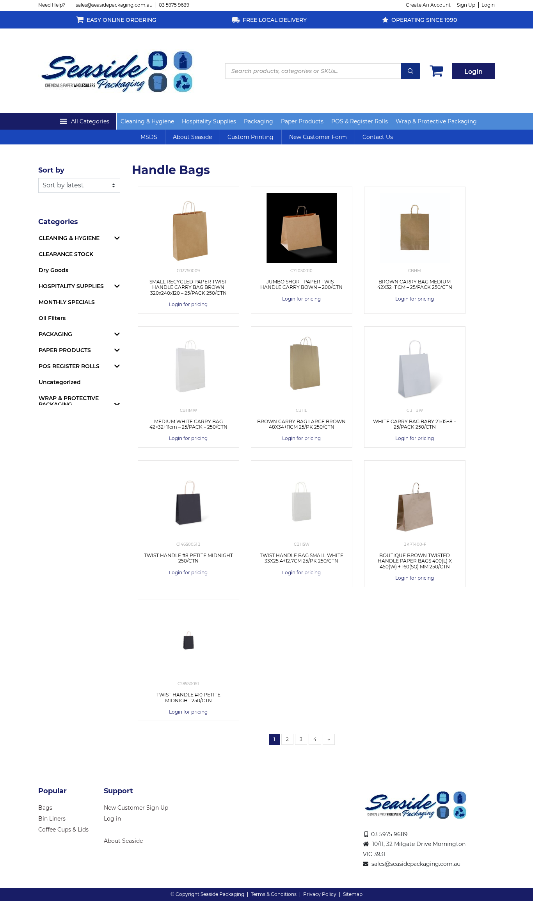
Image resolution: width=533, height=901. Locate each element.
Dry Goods (53, 270)
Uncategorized (60, 382)
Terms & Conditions (274, 894)
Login (488, 5)
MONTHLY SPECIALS (67, 302)
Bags (45, 807)
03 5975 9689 (174, 5)
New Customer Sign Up (136, 807)
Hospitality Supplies (209, 121)
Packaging (258, 121)
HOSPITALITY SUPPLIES (71, 286)
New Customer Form (318, 137)
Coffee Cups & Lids (63, 829)
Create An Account (428, 5)
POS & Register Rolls (359, 121)
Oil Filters (52, 318)
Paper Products (302, 121)
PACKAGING (55, 334)
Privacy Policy (319, 894)
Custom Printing (250, 137)
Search (410, 71)
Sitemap (352, 894)
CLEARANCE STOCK (66, 254)
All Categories (90, 121)
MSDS (148, 137)
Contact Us (377, 137)
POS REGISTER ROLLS (69, 366)
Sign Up (466, 5)
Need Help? (51, 5)
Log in (112, 818)
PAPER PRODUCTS (65, 350)
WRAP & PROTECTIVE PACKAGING (69, 401)
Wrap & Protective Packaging (436, 121)
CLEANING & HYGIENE (69, 238)
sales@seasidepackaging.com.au (114, 5)
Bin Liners (52, 818)
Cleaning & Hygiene (147, 121)
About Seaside (192, 137)
